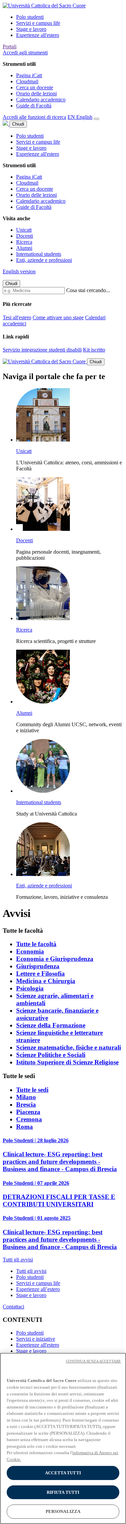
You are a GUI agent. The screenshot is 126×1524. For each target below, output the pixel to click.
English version (19, 271)
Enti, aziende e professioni (44, 260)
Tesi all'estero (17, 317)
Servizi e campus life (38, 23)
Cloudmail (27, 81)
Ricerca (24, 242)
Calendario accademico (41, 99)
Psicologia (30, 988)
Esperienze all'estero (37, 35)
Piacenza (28, 1111)
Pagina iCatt (29, 75)
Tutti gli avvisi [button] (18, 1259)
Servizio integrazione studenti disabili (42, 350)
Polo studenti (30, 17)
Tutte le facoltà (36, 944)
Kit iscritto (94, 350)
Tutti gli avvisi (31, 1271)
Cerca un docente (34, 87)
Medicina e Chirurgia (45, 980)
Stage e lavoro (31, 29)
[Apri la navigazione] (96, 119)
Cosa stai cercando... (88, 290)
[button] (25, 52)
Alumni (24, 248)
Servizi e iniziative (35, 1339)
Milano (26, 1097)
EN (80, 117)
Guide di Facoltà (33, 105)
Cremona (29, 1119)
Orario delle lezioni (36, 93)
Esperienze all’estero (38, 1289)
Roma (24, 1126)
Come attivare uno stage (58, 317)
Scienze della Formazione (50, 1025)
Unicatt (24, 230)
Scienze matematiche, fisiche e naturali (68, 1047)
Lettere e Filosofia (40, 973)
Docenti (24, 236)
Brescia (26, 1104)
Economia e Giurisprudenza (54, 958)
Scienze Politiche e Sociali (50, 1054)
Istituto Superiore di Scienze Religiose (67, 1062)
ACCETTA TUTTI (63, 1472)
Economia (30, 951)
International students (38, 254)
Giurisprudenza (37, 966)
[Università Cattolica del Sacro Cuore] (44, 5)
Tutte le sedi (32, 1089)
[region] (63, 1438)
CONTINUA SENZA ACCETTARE (93, 1361)
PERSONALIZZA (63, 1511)
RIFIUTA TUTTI (63, 1492)
